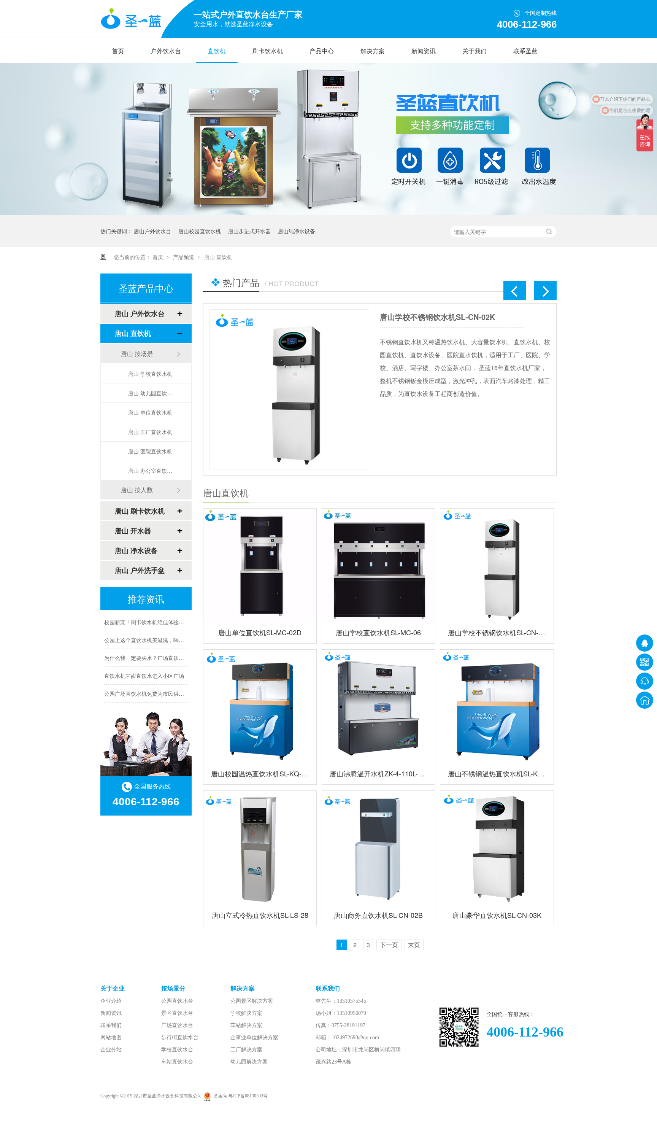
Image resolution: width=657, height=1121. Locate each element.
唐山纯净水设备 (296, 231)
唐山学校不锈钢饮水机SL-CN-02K (233, 316)
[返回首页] (644, 700)
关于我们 (474, 51)
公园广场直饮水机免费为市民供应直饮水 (152, 686)
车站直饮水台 (177, 1062)
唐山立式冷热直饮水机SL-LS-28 (260, 915)
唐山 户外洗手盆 (140, 570)
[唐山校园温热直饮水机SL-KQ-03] (259, 706)
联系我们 (111, 1025)
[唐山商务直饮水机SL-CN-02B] (378, 847)
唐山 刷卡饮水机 (140, 511)
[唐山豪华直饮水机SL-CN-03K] (496, 847)
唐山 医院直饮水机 (150, 451)
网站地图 (111, 1037)
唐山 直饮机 (218, 257)
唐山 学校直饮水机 (150, 373)
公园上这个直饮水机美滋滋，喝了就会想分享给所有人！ (170, 632)
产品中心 (321, 51)
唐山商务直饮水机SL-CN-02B (378, 915)
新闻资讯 (423, 51)
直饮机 (217, 51)
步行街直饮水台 (179, 1037)
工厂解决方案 (246, 1050)
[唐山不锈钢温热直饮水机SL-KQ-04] (496, 706)
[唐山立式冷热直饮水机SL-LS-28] (259, 847)
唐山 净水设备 (136, 550)
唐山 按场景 (137, 353)
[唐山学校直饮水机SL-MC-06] (378, 565)
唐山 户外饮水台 (140, 313)
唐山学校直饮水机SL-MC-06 (378, 632)
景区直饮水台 (177, 1013)
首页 (118, 51)
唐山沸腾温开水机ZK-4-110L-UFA (378, 773)
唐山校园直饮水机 (199, 231)
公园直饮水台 (177, 1001)
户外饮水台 (166, 51)
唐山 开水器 (133, 531)
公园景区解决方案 (251, 1001)
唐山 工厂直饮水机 (150, 432)
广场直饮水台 (177, 1025)
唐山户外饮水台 (152, 231)
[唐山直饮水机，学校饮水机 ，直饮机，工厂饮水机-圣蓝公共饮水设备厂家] (130, 19)
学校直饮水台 (177, 1050)
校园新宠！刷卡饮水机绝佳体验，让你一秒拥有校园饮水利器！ (178, 615)
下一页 (389, 944)
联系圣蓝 (525, 51)
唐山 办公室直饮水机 (152, 470)
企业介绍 (111, 1001)
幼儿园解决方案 (249, 1062)
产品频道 (184, 257)
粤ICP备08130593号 (248, 1096)
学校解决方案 (246, 1013)
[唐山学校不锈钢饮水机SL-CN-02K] (496, 565)
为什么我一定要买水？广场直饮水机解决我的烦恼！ (165, 650)
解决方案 (372, 51)
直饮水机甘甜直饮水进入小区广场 (144, 668)
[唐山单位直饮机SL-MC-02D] (426, 389)
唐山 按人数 (137, 489)
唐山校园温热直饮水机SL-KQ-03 (260, 773)
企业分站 (111, 1050)
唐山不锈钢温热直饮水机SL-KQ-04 (497, 773)
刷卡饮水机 (267, 51)
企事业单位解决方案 (254, 1037)
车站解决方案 (246, 1025)
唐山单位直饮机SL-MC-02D (260, 632)
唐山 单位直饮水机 (150, 412)
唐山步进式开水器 (249, 231)
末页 (414, 944)
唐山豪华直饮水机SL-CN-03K (496, 915)
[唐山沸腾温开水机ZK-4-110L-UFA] (378, 706)
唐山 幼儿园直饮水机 (152, 393)
